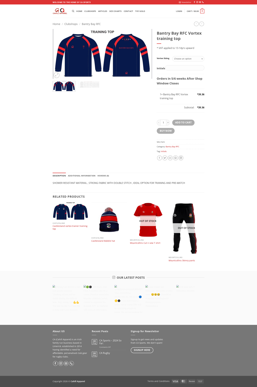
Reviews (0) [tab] (103, 175)
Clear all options (169, 107)
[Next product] (196, 24)
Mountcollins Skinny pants (182, 260)
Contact (128, 11)
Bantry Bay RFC (91, 24)
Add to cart (183, 122)
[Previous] (58, 54)
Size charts (115, 11)
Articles (102, 11)
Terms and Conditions (159, 381)
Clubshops (90, 11)
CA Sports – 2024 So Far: (110, 342)
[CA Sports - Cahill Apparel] (60, 11)
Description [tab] (59, 175)
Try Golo (140, 11)
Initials (164, 151)
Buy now (166, 130)
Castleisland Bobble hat (103, 241)
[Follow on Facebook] (194, 2)
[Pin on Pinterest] (175, 157)
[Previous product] (201, 24)
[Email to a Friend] (170, 157)
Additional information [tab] (82, 175)
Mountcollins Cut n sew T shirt (145, 243)
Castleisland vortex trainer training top (70, 227)
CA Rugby (104, 353)
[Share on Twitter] (164, 157)
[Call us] (203, 2)
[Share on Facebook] (159, 157)
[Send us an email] (200, 2)
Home (79, 11)
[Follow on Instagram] (197, 2)
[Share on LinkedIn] (180, 157)
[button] (185, 2)
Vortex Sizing (163, 58)
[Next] (146, 54)
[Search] (73, 11)
